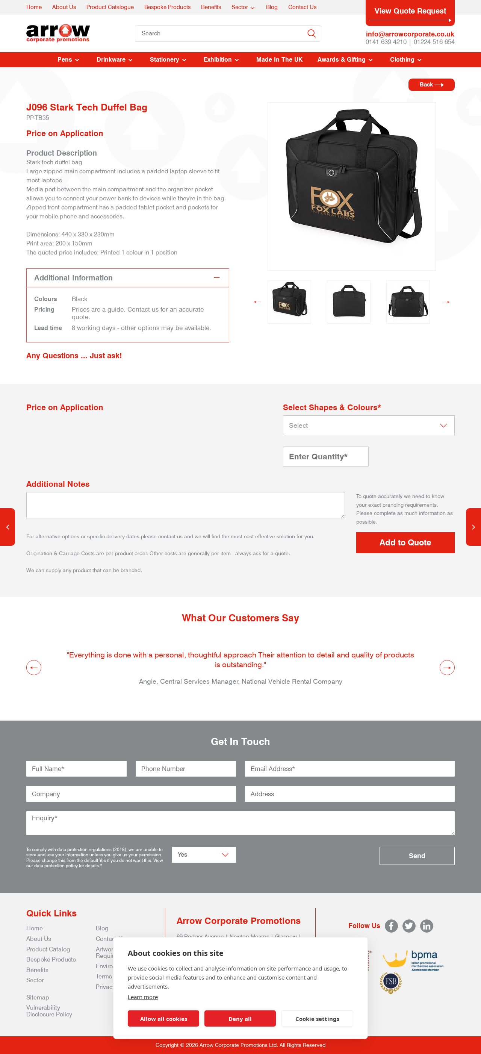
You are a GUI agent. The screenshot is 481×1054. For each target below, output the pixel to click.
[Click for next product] (473, 527)
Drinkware (111, 59)
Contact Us (302, 7)
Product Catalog (48, 949)
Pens (64, 59)
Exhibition (218, 59)
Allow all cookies (163, 1018)
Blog (272, 7)
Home (34, 7)
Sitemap (37, 997)
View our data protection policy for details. (94, 862)
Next (446, 302)
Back (427, 84)
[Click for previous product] (7, 527)
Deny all (240, 1018)
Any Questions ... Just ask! (74, 355)
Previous (257, 302)
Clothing (402, 59)
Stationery (164, 59)
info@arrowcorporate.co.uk (410, 34)
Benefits (211, 7)
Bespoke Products (167, 7)
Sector (239, 7)
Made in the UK (279, 59)
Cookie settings (317, 1018)
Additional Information (73, 277)
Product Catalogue (110, 7)
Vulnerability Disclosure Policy (49, 1011)
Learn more (143, 997)
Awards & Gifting (342, 59)
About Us (64, 7)
